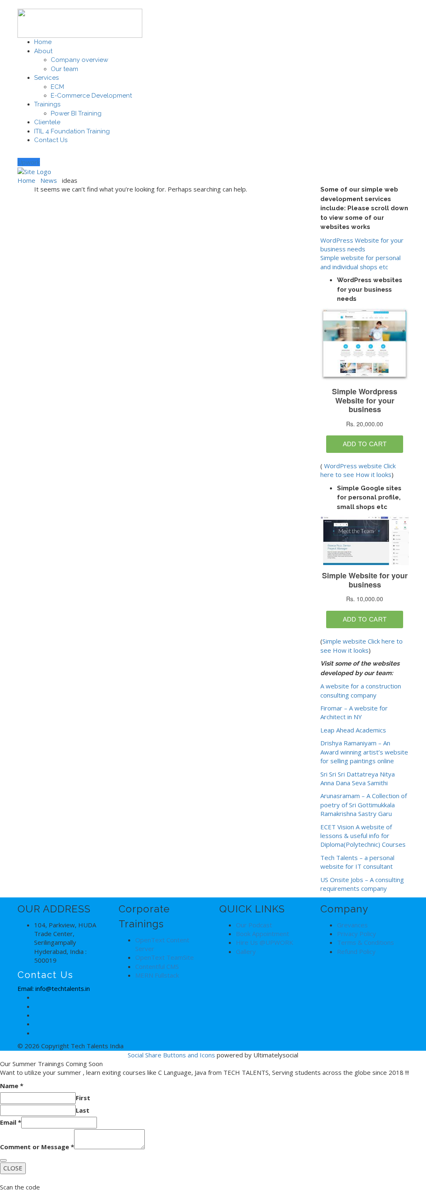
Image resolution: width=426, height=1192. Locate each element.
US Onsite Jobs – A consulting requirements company (362, 883)
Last (82, 1110)
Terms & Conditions (365, 942)
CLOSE (12, 1168)
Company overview (79, 60)
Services (46, 77)
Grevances (352, 925)
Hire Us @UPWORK (264, 942)
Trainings (47, 104)
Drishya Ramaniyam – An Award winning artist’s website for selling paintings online (364, 752)
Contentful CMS (157, 966)
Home (43, 42)
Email (10, 1122)
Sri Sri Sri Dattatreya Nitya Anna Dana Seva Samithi (357, 778)
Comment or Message (37, 1147)
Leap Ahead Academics (353, 730)
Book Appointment (262, 933)
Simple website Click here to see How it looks (361, 645)
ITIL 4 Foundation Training (72, 131)
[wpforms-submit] (3, 1160)
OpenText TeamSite (164, 957)
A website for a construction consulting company (360, 690)
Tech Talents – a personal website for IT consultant (357, 861)
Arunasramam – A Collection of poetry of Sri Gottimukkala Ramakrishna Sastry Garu (363, 804)
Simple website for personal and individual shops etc (360, 261)
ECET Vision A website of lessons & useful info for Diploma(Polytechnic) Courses (363, 836)
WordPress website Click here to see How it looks (358, 470)
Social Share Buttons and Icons (171, 1055)
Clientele (47, 122)
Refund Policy (356, 951)
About (43, 51)
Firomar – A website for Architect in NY (354, 712)
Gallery (246, 951)
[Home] (34, 171)
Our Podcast (254, 925)
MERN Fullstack (157, 975)
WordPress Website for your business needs (362, 244)
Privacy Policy (356, 933)
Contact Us (50, 140)
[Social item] (20, 153)
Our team (64, 69)
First (83, 1098)
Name (11, 1085)
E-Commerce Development (91, 95)
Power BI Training (76, 113)
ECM (57, 87)
